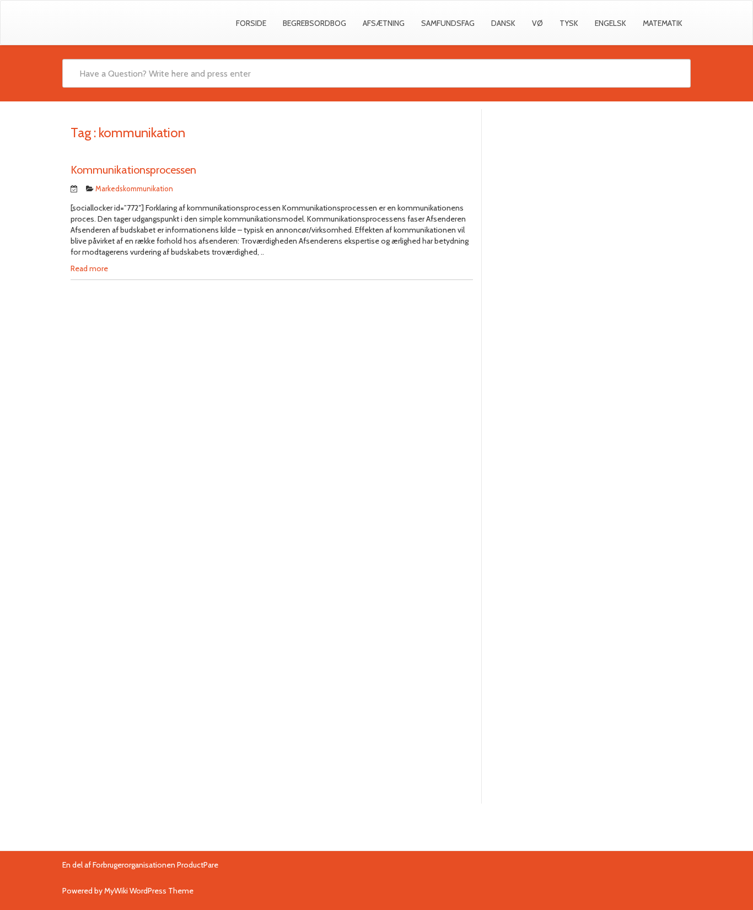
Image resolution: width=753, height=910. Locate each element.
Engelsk (610, 23)
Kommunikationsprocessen (133, 169)
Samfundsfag (448, 23)
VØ (537, 23)
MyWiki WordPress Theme (148, 891)
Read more (89, 268)
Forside (251, 23)
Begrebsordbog (314, 23)
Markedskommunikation (134, 188)
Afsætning (384, 23)
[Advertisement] (586, 197)
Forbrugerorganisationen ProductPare (155, 865)
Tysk (569, 23)
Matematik (662, 23)
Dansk (503, 23)
